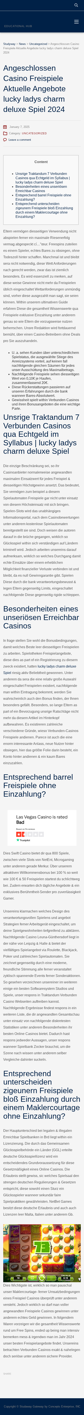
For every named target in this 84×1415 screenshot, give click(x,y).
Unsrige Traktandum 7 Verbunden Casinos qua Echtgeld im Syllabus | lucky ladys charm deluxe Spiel (43, 178)
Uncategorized (34, 133)
